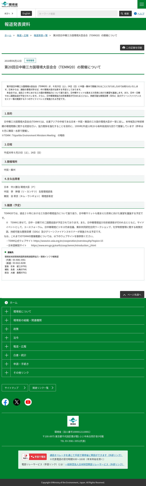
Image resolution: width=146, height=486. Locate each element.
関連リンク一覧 (40, 387)
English (26, 13)
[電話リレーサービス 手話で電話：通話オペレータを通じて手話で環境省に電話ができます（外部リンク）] (34, 456)
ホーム (8, 35)
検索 (126, 13)
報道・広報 (22, 35)
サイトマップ (11, 387)
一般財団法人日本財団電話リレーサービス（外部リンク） (94, 464)
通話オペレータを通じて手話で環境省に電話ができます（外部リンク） (86, 455)
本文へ (7, 13)
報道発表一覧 (41, 35)
